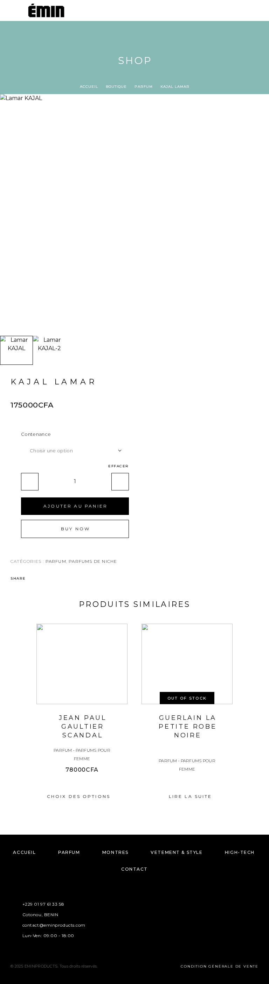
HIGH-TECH (240, 852)
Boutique (116, 87)
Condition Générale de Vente (219, 966)
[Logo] (46, 10)
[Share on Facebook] (33, 578)
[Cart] (259, 11)
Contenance (36, 434)
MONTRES (115, 852)
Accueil (89, 87)
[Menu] (14, 10)
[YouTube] (155, 916)
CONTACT (134, 869)
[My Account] (247, 11)
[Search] (236, 11)
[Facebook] (114, 916)
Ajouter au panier (75, 506)
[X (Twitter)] (141, 916)
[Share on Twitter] (42, 578)
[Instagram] (127, 916)
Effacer (118, 466)
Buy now (75, 528)
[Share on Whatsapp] (51, 578)
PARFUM (143, 87)
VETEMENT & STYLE (176, 852)
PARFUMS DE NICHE (93, 561)
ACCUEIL (24, 852)
